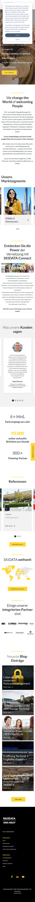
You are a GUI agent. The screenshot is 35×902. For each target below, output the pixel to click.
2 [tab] (16, 400)
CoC (30, 889)
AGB (15, 889)
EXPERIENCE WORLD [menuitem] (8, 846)
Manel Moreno (17, 381)
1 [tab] (13, 400)
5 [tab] (23, 400)
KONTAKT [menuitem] (5, 860)
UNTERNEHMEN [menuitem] (7, 858)
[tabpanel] (17, 366)
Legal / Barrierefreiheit (22, 889)
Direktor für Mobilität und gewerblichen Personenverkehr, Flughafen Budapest (17, 385)
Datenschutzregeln (8, 889)
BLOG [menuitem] (4, 840)
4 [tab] (20, 400)
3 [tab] (18, 400)
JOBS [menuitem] (4, 866)
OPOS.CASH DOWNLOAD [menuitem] (9, 849)
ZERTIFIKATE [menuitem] (6, 843)
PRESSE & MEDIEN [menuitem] (7, 863)
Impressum (17, 891)
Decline (17, 39)
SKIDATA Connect (13, 276)
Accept (17, 35)
